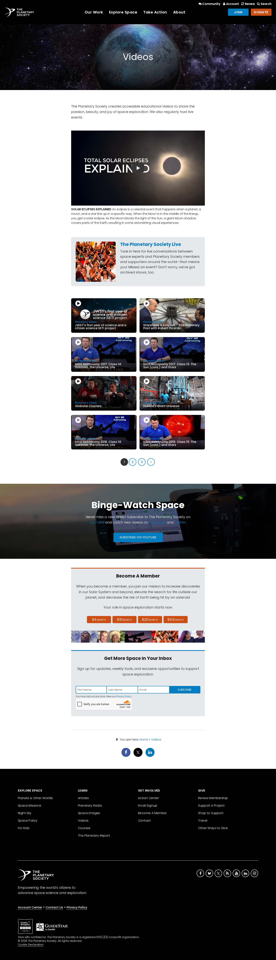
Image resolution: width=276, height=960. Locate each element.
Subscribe (185, 690)
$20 (150, 619)
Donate (261, 12)
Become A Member (152, 813)
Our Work (94, 12)
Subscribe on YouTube (138, 537)
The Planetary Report (94, 835)
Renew (250, 4)
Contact (144, 820)
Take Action (155, 12)
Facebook (157, 522)
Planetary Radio (90, 805)
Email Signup (147, 805)
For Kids (23, 828)
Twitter (180, 522)
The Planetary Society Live (150, 244)
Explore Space (123, 12)
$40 (175, 619)
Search (266, 4)
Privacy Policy (123, 696)
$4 (99, 619)
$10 (124, 619)
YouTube (97, 522)
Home (144, 739)
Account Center (30, 907)
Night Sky (25, 813)
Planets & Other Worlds (35, 798)
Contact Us (54, 907)
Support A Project (211, 805)
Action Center (148, 798)
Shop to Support (210, 813)
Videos (156, 739)
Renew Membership (213, 798)
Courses (84, 828)
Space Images (89, 813)
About (179, 12)
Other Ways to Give (213, 828)
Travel (202, 820)
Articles (83, 798)
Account (232, 4)
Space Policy (28, 820)
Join (238, 12)
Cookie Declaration (31, 944)
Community (211, 4)
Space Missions (29, 805)
